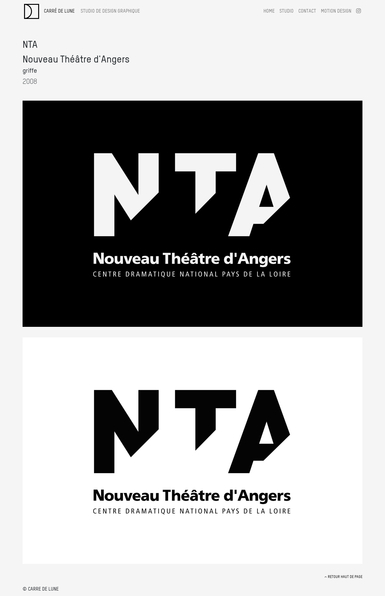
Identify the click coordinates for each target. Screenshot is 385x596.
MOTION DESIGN (336, 11)
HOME (269, 11)
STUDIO (286, 11)
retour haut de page (344, 577)
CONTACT (307, 11)
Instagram (358, 11)
